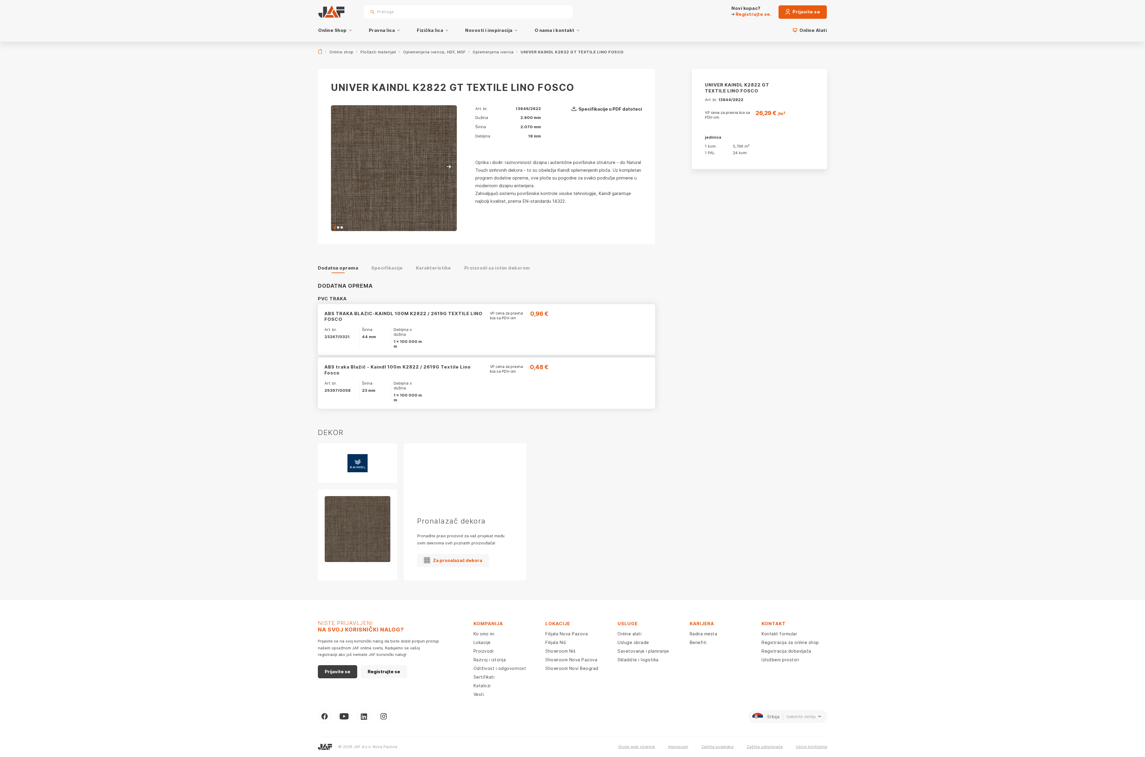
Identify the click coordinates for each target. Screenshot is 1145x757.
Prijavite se (806, 12)
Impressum (678, 746)
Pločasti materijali (378, 51)
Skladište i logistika (638, 659)
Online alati (629, 633)
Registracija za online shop (790, 642)
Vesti (479, 694)
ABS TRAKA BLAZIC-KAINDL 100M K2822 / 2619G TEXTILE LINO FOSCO (403, 316)
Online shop (341, 51)
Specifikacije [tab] (387, 268)
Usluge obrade (633, 642)
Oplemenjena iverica (493, 51)
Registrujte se (384, 671)
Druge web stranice (636, 746)
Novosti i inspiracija (489, 30)
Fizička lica (430, 30)
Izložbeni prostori (780, 659)
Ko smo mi (484, 633)
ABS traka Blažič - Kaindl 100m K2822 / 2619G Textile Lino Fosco (397, 370)
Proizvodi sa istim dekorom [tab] (497, 268)
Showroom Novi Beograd (571, 668)
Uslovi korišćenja (811, 746)
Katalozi (482, 685)
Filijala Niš (555, 642)
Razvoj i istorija (490, 659)
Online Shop (332, 30)
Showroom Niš (560, 651)
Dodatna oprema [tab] (338, 268)
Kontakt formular (779, 633)
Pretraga (558, 12)
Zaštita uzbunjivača (765, 746)
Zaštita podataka (717, 746)
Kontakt (774, 623)
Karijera (702, 623)
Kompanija (488, 623)
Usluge (628, 623)
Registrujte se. (752, 14)
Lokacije (482, 642)
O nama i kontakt (555, 30)
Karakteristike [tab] (433, 268)
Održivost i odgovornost (500, 668)
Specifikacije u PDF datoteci (610, 109)
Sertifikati (484, 676)
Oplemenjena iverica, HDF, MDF (434, 51)
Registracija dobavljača (786, 651)
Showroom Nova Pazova (571, 659)
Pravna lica (382, 30)
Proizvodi (484, 651)
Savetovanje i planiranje (643, 651)
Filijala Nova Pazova (566, 633)
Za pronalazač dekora (457, 560)
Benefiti (698, 642)
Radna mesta (703, 633)
